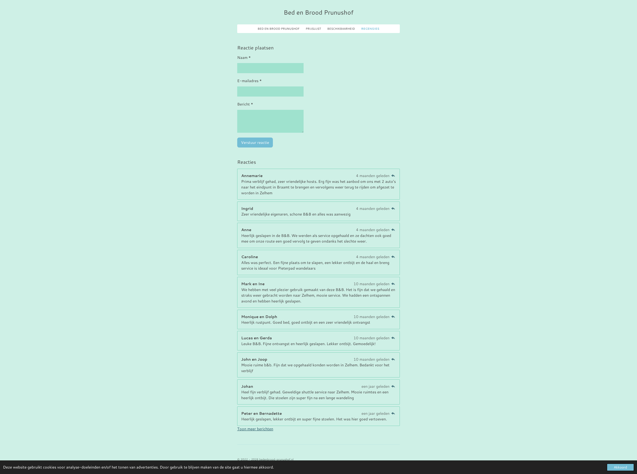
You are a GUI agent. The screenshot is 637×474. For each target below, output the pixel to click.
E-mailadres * (249, 80)
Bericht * (245, 104)
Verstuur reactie (255, 142)
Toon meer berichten (255, 428)
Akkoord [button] (620, 467)
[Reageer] (393, 175)
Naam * (244, 57)
